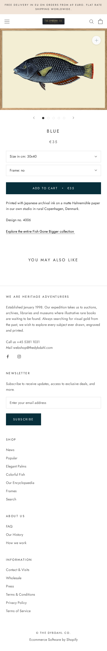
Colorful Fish (15, 474)
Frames (11, 490)
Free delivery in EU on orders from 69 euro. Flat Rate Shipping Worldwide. (53, 7)
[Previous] (34, 118)
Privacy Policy (16, 602)
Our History (14, 534)
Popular (11, 458)
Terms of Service (18, 610)
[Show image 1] (43, 118)
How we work (16, 542)
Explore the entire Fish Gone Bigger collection (40, 231)
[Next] (73, 118)
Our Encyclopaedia (20, 482)
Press (10, 586)
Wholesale (13, 577)
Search (11, 499)
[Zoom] (96, 40)
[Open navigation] (6, 21)
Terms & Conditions (20, 594)
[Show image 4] (59, 118)
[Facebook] (7, 356)
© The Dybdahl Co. (53, 633)
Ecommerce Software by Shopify (53, 639)
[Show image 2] (48, 118)
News (10, 449)
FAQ (9, 526)
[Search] (91, 21)
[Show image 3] (54, 118)
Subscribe (23, 419)
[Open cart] (100, 21)
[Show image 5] (64, 118)
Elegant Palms (16, 466)
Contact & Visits (17, 569)
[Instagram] (19, 356)
